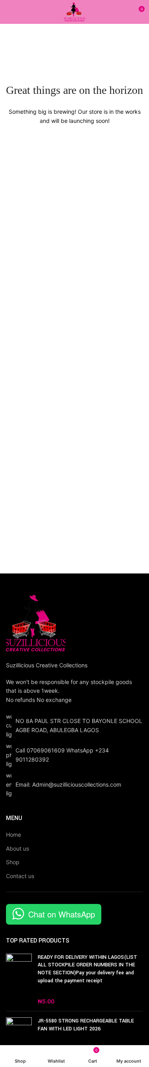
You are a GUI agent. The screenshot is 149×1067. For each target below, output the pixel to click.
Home (13, 834)
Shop (12, 862)
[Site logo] (75, 11)
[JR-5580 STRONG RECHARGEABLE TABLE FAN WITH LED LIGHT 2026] (19, 1035)
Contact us (20, 876)
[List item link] (74, 755)
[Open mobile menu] (9, 12)
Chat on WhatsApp (61, 914)
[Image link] (36, 622)
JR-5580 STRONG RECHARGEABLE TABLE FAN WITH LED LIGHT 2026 (86, 1024)
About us (17, 848)
